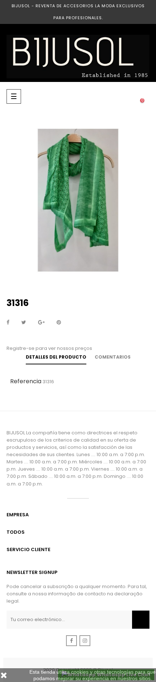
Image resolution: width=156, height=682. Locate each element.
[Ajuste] (127, 96)
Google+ (41, 323)
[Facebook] (71, 640)
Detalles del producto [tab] (56, 357)
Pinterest (59, 323)
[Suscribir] (140, 620)
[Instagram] (85, 640)
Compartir (8, 323)
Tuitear (23, 323)
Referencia (25, 381)
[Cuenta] (113, 96)
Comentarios (113, 357)
